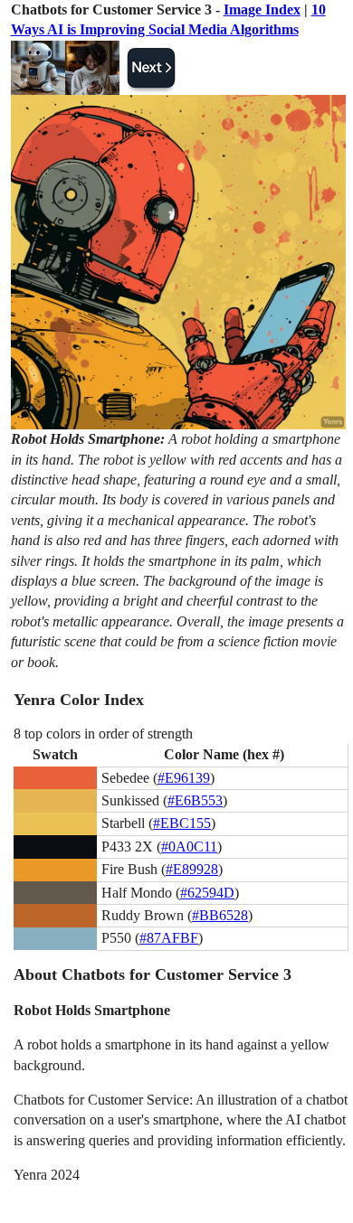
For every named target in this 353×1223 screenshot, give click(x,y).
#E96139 (183, 778)
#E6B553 (195, 800)
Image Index (262, 9)
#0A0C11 (189, 846)
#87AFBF (168, 937)
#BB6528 (220, 915)
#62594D (207, 892)
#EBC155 (182, 823)
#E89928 (192, 869)
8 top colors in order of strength (103, 733)
